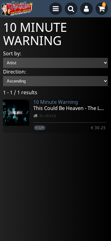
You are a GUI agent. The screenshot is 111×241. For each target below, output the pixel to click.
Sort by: (12, 53)
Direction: (14, 71)
